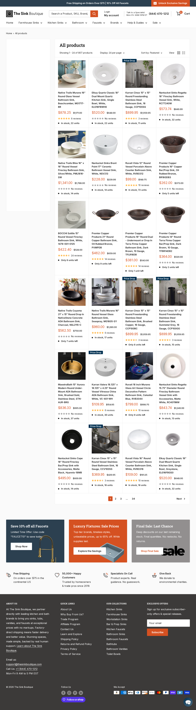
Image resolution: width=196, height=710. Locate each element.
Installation (16, 149)
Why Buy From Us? (72, 614)
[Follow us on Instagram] (69, 693)
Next (179, 498)
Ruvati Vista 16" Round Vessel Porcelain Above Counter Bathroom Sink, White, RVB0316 (138, 463)
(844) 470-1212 (159, 13)
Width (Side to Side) (22, 97)
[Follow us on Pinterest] (75, 693)
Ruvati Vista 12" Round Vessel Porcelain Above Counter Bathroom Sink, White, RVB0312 (138, 168)
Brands (114, 22)
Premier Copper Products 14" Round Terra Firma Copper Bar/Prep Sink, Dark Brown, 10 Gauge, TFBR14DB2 (170, 242)
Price (13, 67)
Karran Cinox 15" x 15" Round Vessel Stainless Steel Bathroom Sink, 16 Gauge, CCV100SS (105, 463)
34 (133, 498)
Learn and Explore (71, 634)
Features (15, 128)
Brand (13, 118)
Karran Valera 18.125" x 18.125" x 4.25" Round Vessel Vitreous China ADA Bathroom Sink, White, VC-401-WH (105, 391)
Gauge (14, 180)
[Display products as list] (183, 52)
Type (13, 53)
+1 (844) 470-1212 (27, 668)
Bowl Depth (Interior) (22, 108)
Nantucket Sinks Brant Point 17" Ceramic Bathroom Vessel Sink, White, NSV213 (104, 168)
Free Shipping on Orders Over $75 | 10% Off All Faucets (97, 3)
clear (41, 138)
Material (15, 87)
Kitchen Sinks (55, 22)
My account (111, 15)
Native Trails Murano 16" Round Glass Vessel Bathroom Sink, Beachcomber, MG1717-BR (71, 99)
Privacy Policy (68, 648)
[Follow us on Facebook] (63, 693)
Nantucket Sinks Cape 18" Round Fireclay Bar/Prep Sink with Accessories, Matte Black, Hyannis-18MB (70, 465)
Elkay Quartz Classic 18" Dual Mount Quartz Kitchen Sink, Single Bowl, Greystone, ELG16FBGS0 (172, 465)
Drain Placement (19, 159)
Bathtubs (111, 644)
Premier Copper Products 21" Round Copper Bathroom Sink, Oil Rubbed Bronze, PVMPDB (104, 240)
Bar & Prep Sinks (116, 624)
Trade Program (69, 619)
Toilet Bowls (113, 654)
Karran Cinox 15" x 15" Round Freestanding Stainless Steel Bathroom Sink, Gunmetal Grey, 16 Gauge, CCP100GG (171, 319)
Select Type (19, 60)
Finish (13, 169)
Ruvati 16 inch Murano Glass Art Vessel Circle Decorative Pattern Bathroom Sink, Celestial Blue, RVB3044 (139, 391)
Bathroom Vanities (117, 648)
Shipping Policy (69, 639)
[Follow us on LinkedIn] (81, 693)
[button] (188, 702)
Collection (16, 190)
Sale (155, 22)
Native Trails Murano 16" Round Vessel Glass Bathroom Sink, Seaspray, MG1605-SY (105, 316)
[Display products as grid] (178, 52)
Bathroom (78, 22)
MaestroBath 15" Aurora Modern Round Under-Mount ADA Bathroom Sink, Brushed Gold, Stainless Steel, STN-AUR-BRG (71, 393)
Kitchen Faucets (115, 629)
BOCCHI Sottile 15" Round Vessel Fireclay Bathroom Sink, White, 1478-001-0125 (70, 238)
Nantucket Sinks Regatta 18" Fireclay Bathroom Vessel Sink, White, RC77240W (173, 98)
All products (21, 33)
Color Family (17, 77)
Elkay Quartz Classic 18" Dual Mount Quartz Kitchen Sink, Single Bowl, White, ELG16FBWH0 (105, 99)
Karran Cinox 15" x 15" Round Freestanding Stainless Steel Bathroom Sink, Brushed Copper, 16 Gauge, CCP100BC (138, 319)
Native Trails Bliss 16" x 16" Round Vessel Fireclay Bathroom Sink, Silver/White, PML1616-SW (71, 170)
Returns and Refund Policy (76, 644)
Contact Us (67, 629)
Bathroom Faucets (117, 639)
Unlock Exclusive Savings (172, 3)
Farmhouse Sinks (29, 22)
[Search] (94, 13)
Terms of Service (70, 654)
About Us (66, 609)
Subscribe (157, 632)
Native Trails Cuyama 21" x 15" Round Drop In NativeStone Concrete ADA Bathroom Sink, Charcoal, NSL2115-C (71, 317)
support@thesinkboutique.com (24, 664)
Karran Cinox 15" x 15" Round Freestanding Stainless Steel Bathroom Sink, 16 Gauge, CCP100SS (137, 99)
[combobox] (69, 13)
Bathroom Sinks (115, 634)
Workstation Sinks (116, 619)
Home (9, 22)
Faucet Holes (18, 200)
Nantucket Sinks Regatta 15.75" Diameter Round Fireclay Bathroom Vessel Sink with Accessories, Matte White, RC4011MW (173, 393)
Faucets (97, 22)
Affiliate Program (70, 624)
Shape (14, 139)
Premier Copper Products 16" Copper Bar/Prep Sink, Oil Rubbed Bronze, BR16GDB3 (170, 170)
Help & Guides (135, 22)
